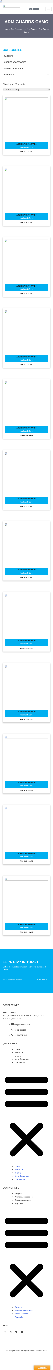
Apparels (19, 1203)
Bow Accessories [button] (13, 68)
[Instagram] (10, 1331)
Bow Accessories (18, 29)
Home (6, 29)
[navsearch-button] (42, 9)
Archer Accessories (24, 1197)
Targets (18, 1193)
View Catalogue (22, 1059)
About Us (19, 1052)
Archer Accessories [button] (15, 62)
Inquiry (18, 1056)
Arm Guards (32, 29)
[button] (26, 1115)
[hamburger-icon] (49, 9)
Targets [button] (8, 56)
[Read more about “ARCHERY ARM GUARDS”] (26, 119)
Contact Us (20, 1062)
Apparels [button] (9, 74)
